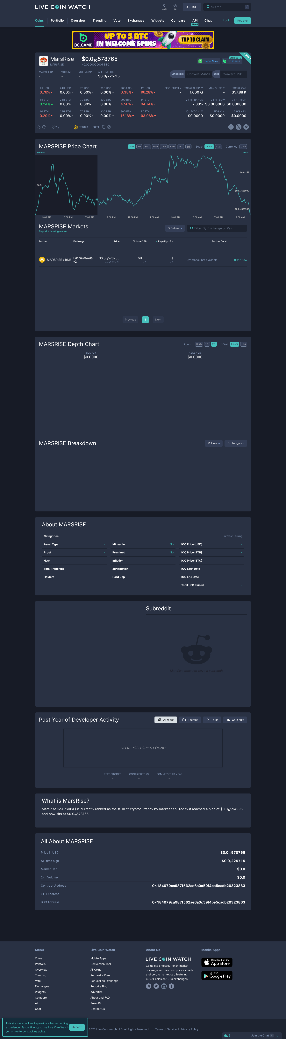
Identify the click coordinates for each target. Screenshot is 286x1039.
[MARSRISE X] (238, 127)
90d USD (126, 88)
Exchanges (235, 443)
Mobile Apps (98, 958)
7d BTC (84, 99)
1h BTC (44, 99)
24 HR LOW (218, 99)
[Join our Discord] (164, 986)
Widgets (40, 992)
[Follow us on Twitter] (156, 986)
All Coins (95, 969)
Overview (41, 969)
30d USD (105, 88)
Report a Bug (98, 986)
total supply (193, 88)
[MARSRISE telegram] (246, 127)
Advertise (96, 992)
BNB (68, 260)
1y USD (145, 88)
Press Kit (96, 1003)
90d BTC (126, 99)
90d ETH (126, 111)
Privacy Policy (189, 1029)
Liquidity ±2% (194, 111)
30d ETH (105, 111)
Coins (38, 958)
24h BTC (65, 99)
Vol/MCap (85, 72)
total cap (239, 88)
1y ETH (145, 111)
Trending (40, 975)
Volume (212, 443)
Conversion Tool (100, 964)
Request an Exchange (104, 980)
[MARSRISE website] (231, 127)
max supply (217, 88)
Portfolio (40, 964)
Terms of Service (166, 1029)
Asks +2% (240, 111)
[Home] (171, 959)
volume (66, 72)
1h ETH (44, 111)
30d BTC (105, 99)
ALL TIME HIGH (107, 72)
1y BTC (145, 99)
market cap (47, 72)
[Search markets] (190, 228)
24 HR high (239, 99)
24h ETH (65, 111)
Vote (38, 980)
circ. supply (172, 88)
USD (191, 7)
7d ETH (84, 111)
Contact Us (97, 1008)
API (37, 1003)
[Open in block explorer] (109, 127)
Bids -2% (219, 111)
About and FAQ (100, 997)
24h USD (65, 88)
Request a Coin (100, 975)
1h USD (44, 88)
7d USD (84, 88)
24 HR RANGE (194, 99)
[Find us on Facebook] (171, 986)
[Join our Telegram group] (149, 986)
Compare (41, 997)
